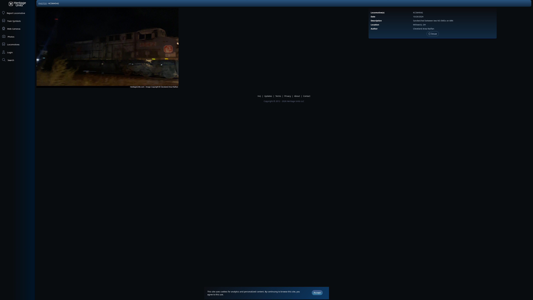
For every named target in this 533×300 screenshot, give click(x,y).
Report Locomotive (16, 13)
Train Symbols (14, 21)
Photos (11, 36)
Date (373, 16)
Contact (306, 96)
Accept (317, 292)
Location (375, 24)
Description (376, 20)
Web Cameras (13, 28)
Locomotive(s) (377, 12)
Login (10, 52)
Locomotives (13, 44)
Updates (268, 96)
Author (374, 28)
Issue (434, 33)
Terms (278, 96)
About (297, 96)
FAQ (259, 96)
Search (11, 60)
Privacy (287, 96)
